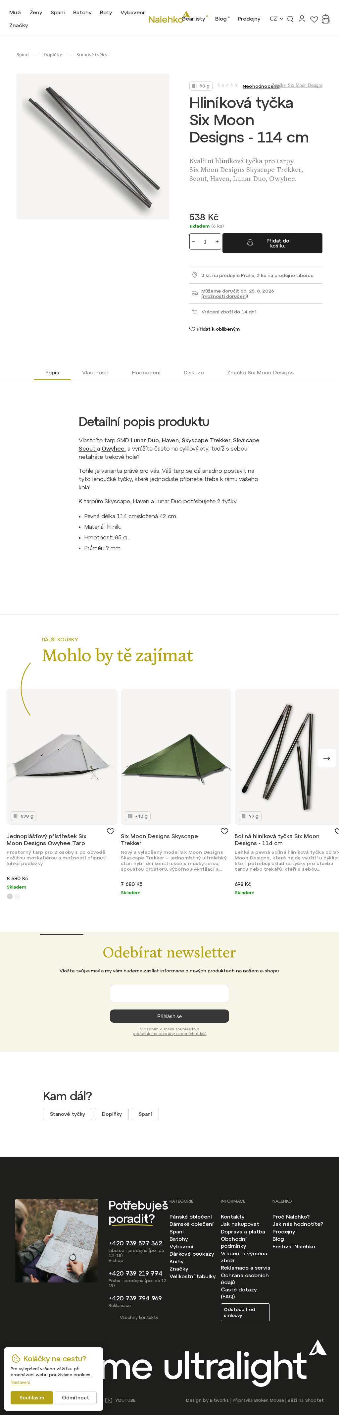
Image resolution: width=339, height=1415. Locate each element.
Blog (221, 19)
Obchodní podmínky (234, 1242)
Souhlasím (32, 1397)
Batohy (179, 1239)
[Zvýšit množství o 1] (217, 242)
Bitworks (219, 1400)
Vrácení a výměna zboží (244, 1256)
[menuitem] (15, 12)
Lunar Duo (145, 440)
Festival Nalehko (293, 1246)
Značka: (297, 85)
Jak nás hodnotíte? (297, 1224)
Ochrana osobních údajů (245, 1278)
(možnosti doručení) (224, 296)
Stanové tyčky (67, 1114)
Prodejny (249, 19)
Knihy (177, 1261)
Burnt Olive (17, 896)
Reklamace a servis (245, 1268)
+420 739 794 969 (135, 1298)
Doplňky (112, 1114)
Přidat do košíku (277, 243)
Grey (10, 896)
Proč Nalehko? (291, 1217)
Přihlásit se (169, 1016)
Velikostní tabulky (193, 1276)
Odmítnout (75, 1397)
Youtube (125, 1400)
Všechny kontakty (139, 1317)
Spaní (145, 1114)
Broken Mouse (269, 1400)
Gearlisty (193, 19)
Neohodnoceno (261, 86)
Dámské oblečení (192, 1224)
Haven (170, 440)
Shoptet (314, 1400)
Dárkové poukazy (192, 1254)
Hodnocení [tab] (146, 372)
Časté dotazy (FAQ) (239, 1292)
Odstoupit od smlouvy (239, 1312)
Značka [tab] (260, 372)
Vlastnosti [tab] (95, 372)
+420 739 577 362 (135, 1243)
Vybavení (181, 1246)
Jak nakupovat (240, 1224)
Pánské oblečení (191, 1217)
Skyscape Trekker (206, 440)
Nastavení (20, 1382)
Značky (179, 1269)
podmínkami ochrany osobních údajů (170, 1033)
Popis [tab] (52, 372)
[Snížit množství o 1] (193, 242)
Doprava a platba (243, 1231)
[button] (326, 758)
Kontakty (233, 1217)
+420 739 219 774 (136, 1273)
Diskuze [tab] (194, 372)
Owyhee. (114, 448)
